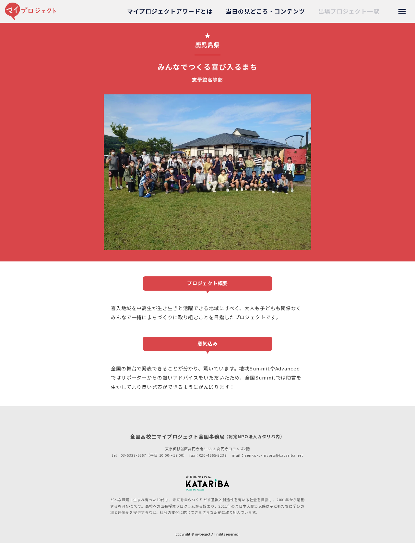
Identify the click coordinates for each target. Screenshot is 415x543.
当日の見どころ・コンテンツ (265, 11)
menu (402, 11)
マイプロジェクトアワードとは (170, 11)
